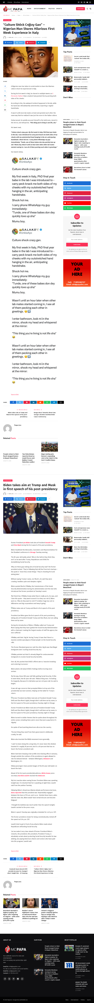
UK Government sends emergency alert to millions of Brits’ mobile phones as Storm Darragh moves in (82, 968)
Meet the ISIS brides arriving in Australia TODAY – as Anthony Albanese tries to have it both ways (82, 88)
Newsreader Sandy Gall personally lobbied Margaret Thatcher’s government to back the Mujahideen (81, 78)
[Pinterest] (5, 100)
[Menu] (4, 2)
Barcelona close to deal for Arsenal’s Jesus (82, 168)
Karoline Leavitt (23, 776)
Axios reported (16, 792)
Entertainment (40, 8)
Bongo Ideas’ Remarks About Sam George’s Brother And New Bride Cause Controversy (45, 415)
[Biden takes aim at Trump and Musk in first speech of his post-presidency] (30, 518)
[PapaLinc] (13, 9)
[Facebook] (5, 86)
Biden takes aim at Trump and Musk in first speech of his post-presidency (16, 415)
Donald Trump (50, 542)
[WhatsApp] (5, 105)
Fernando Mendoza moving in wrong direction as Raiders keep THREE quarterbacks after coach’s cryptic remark (81, 158)
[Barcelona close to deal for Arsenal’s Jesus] (67, 169)
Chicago (33, 552)
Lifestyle (9, 2)
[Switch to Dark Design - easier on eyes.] (87, 8)
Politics (51, 8)
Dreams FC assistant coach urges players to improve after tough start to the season (82, 950)
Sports (59, 8)
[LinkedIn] (5, 96)
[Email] (5, 110)
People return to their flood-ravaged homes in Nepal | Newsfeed (11, 456)
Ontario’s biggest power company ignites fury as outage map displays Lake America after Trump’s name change (49, 915)
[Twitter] (5, 91)
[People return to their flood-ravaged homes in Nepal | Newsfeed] (11, 447)
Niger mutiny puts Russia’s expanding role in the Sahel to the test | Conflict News (49, 457)
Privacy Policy (77, 251)
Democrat (41, 776)
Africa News (17, 2)
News (29, 8)
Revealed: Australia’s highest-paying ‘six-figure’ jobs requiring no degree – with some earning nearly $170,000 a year (82, 144)
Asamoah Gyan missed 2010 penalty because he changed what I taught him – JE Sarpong (17, 871)
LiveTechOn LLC (23, 1000)
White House (45, 773)
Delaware (46, 759)
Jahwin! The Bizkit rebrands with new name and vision (81, 984)
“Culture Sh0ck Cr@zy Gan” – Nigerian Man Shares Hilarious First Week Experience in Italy (44, 871)
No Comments (28, 37)
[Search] (90, 9)
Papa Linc (11, 37)
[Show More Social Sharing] (49, 42)
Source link (15, 394)
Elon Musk (17, 545)
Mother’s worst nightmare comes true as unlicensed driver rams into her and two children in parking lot (30, 914)
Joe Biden (26, 542)
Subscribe (80, 8)
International (25, 2)
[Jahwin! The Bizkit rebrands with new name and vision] (69, 984)
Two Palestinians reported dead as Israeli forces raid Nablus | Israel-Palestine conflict (28, 458)
